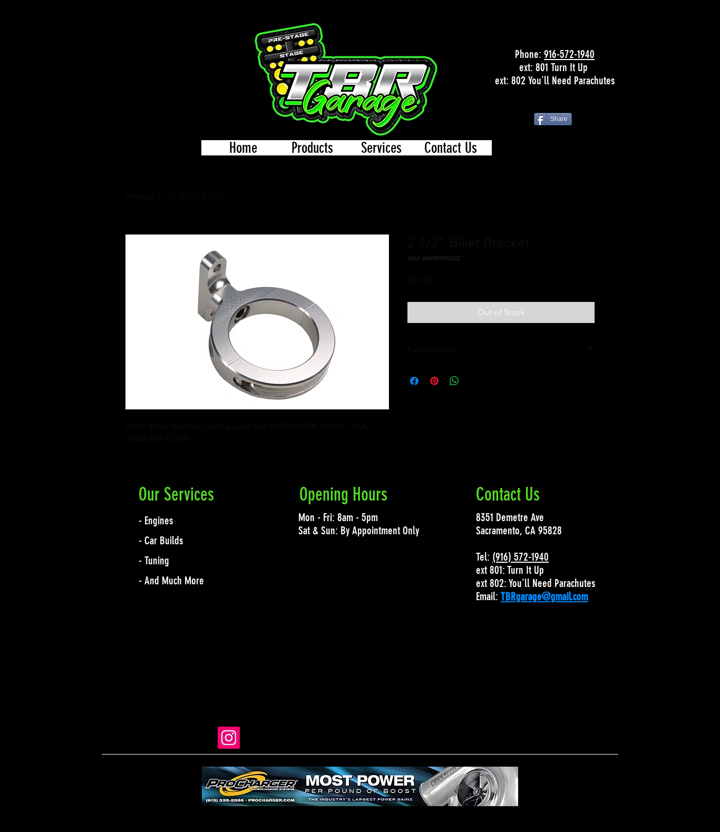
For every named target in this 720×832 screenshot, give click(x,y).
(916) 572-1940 (520, 556)
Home (137, 196)
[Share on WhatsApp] (454, 381)
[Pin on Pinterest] (434, 381)
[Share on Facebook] (414, 381)
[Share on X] (474, 381)
